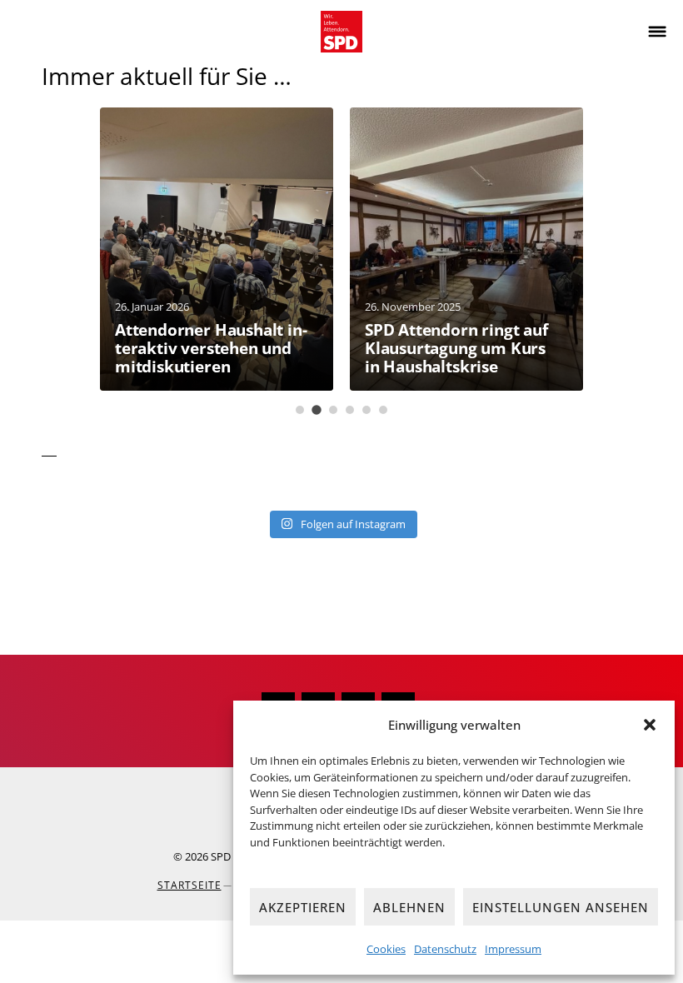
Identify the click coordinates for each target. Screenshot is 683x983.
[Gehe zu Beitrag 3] (333, 410)
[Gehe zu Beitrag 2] (317, 410)
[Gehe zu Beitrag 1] (300, 410)
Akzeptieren (302, 907)
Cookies (386, 948)
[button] (649, 724)
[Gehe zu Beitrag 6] (383, 410)
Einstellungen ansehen (560, 907)
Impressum (513, 948)
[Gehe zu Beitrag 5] (366, 410)
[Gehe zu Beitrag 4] (350, 410)
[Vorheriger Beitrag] (34, 260)
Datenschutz (445, 948)
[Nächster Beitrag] (648, 260)
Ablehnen (409, 907)
